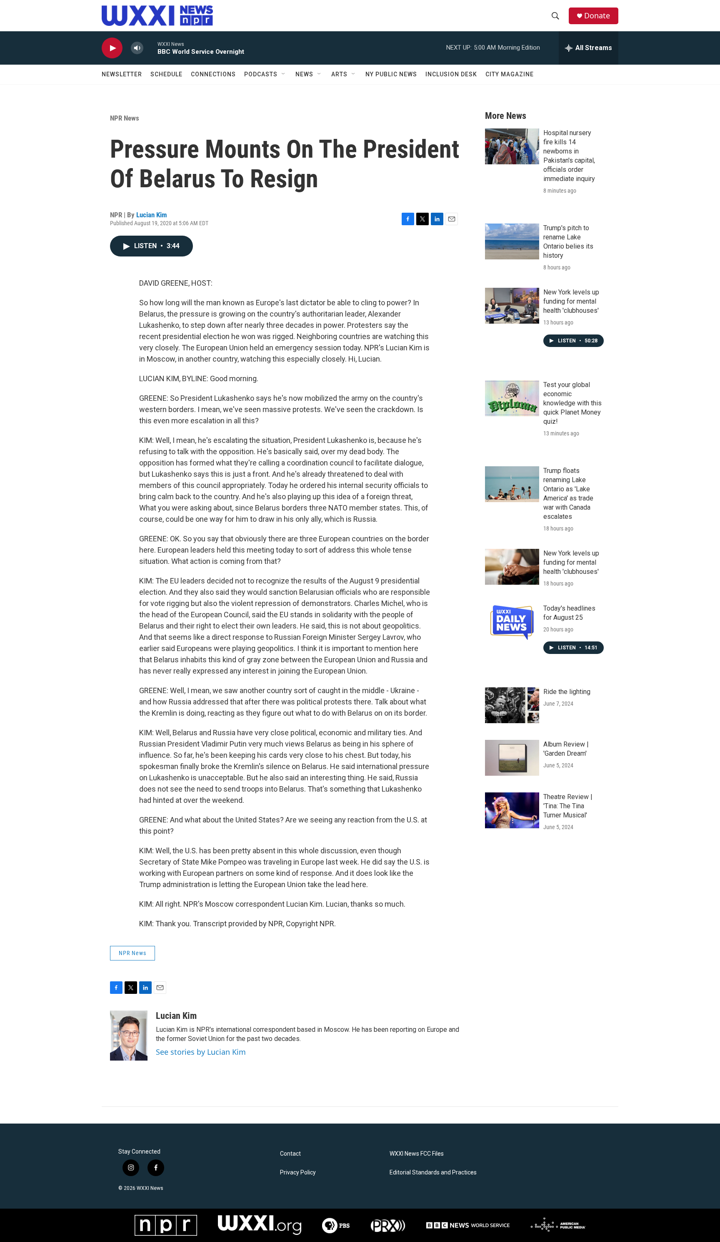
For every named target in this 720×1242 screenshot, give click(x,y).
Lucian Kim (151, 215)
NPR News (124, 118)
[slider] (150, 47)
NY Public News (391, 74)
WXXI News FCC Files (417, 1154)
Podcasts (261, 74)
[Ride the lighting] (512, 705)
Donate (597, 15)
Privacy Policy (298, 1172)
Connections (213, 74)
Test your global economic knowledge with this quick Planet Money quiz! (572, 403)
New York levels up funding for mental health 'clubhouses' (571, 301)
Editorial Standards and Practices (433, 1172)
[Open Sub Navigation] (283, 74)
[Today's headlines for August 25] (512, 622)
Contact (290, 1154)
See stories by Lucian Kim (201, 1052)
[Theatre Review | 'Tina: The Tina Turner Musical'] (512, 810)
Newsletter (122, 74)
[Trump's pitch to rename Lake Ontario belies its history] (512, 241)
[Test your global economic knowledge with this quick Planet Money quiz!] (512, 398)
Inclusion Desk (451, 74)
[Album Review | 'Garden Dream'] (512, 758)
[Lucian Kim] (129, 1036)
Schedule (166, 74)
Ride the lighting (566, 692)
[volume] (137, 48)
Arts (339, 74)
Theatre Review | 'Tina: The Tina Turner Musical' (567, 806)
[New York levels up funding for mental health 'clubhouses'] (512, 306)
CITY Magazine (509, 74)
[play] (112, 48)
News (304, 74)
